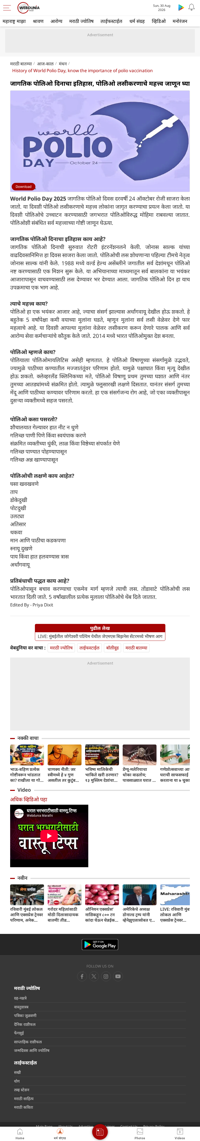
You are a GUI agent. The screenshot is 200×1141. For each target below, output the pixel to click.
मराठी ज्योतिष (81, 21)
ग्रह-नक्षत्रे (20, 998)
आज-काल (45, 64)
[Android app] (100, 944)
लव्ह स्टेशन (21, 1089)
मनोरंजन (180, 21)
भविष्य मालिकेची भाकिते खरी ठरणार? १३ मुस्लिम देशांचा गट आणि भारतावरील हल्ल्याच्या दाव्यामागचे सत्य (101, 775)
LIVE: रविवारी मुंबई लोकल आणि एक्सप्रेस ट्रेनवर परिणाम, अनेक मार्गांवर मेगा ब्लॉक (176, 915)
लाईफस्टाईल (111, 21)
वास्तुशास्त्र (21, 1006)
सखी (17, 1072)
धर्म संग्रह (137, 21)
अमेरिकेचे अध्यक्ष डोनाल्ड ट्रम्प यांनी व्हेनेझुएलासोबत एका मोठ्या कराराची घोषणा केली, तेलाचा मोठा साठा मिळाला (139, 915)
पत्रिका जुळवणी (25, 1015)
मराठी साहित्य (24, 1098)
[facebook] (82, 976)
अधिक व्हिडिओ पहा (28, 799)
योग (17, 1081)
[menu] (8, 8)
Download (24, 186)
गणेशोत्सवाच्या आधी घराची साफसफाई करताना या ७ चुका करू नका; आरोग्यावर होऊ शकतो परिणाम (176, 775)
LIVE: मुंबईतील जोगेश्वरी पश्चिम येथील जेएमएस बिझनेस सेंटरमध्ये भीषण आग (100, 636)
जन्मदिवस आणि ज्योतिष (31, 1050)
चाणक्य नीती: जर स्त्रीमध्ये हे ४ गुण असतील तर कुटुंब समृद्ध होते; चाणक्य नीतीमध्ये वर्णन (63, 775)
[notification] (191, 7)
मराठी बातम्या (21, 64)
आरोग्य (56, 21)
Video (24, 789)
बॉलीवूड (112, 648)
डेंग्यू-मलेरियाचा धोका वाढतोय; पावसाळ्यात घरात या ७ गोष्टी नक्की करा (139, 775)
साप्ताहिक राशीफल (28, 1041)
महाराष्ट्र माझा (14, 21)
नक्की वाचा (28, 738)
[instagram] (118, 976)
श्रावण (38, 21)
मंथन (63, 64)
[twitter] (94, 976)
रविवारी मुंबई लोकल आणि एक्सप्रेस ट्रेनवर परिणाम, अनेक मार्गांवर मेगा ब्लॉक (26, 915)
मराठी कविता (23, 1107)
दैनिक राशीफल (24, 1024)
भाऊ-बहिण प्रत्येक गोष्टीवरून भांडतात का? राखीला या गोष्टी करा (27, 775)
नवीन (22, 878)
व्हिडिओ (159, 21)
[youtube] (106, 976)
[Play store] (181, 7)
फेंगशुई (19, 1032)
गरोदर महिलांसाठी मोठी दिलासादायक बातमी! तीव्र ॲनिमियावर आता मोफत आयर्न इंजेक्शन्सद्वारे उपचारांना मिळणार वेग (63, 915)
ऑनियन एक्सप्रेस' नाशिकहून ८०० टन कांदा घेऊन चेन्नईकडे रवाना (101, 915)
